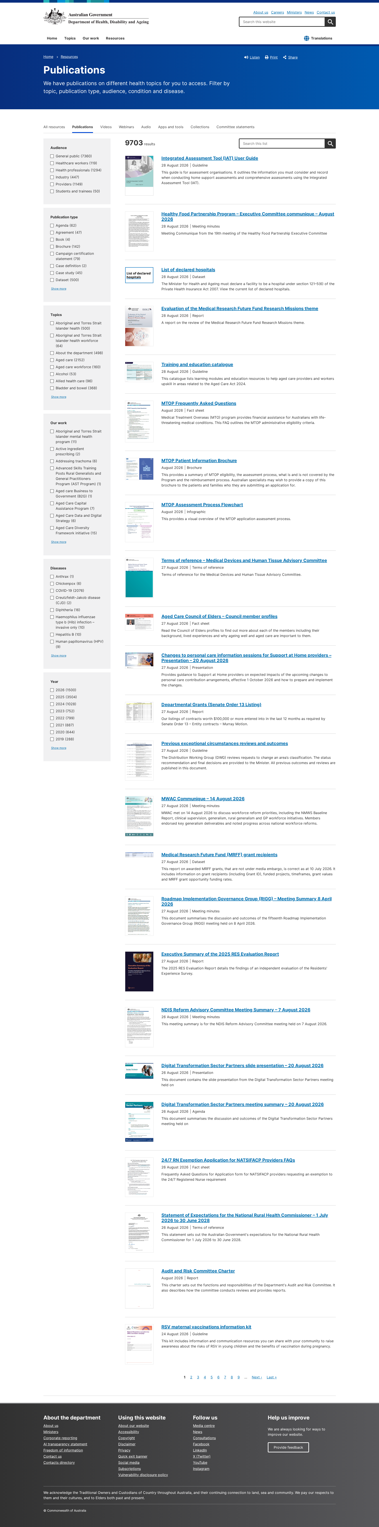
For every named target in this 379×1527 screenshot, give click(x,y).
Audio (146, 127)
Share (293, 57)
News (309, 12)
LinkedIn (200, 1450)
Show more (58, 288)
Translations (321, 38)
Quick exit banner (132, 1456)
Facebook (201, 1444)
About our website (133, 1425)
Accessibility (128, 1432)
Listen (255, 57)
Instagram (201, 1468)
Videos (106, 127)
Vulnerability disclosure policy (143, 1475)
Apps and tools (170, 127)
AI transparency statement (65, 1444)
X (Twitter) (202, 1456)
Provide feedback (288, 1447)
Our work (91, 38)
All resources (54, 127)
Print (274, 57)
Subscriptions (129, 1468)
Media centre (204, 1425)
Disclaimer (127, 1444)
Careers (277, 12)
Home (52, 38)
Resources (115, 38)
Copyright (126, 1438)
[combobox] (282, 22)
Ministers (294, 12)
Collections (200, 127)
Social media (128, 1462)
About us (260, 12)
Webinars (126, 127)
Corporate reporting (60, 1438)
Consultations (204, 1438)
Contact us (326, 12)
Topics (70, 38)
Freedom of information (63, 1450)
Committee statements (235, 127)
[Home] (96, 16)
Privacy (124, 1450)
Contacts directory (59, 1462)
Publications (82, 127)
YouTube (200, 1462)
